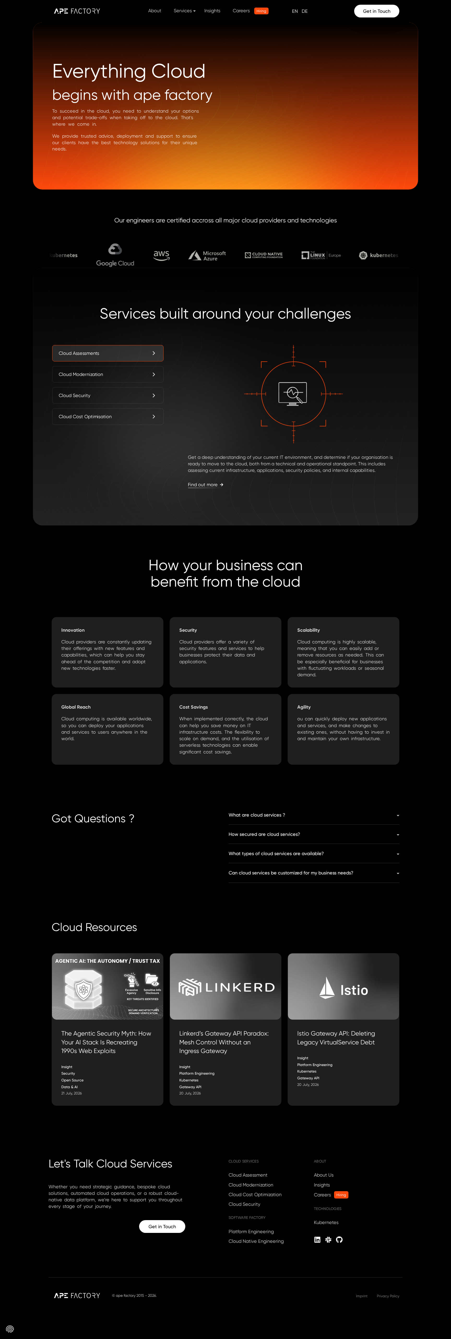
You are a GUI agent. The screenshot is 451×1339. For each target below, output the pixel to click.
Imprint (361, 1296)
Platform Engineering (251, 1231)
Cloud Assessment (248, 1175)
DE (305, 11)
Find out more (203, 484)
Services (183, 10)
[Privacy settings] (10, 1329)
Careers (249, 10)
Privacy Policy (388, 1296)
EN (295, 11)
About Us (324, 1175)
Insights (212, 10)
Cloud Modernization (251, 1185)
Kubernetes (326, 1222)
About (154, 10)
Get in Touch (376, 11)
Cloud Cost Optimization (255, 1194)
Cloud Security (244, 1204)
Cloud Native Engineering (256, 1241)
